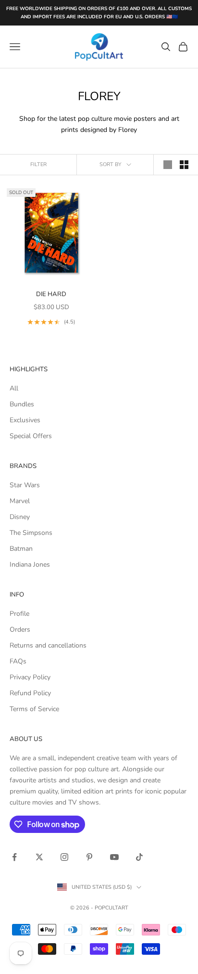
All (14, 388)
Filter (38, 164)
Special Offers (31, 436)
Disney (20, 516)
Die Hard (51, 294)
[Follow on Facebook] (14, 857)
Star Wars (25, 485)
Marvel (20, 501)
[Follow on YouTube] (114, 857)
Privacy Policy (30, 677)
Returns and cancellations (48, 645)
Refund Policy (30, 693)
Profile (19, 613)
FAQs (18, 661)
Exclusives (25, 420)
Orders (20, 629)
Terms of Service (34, 709)
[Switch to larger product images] (167, 165)
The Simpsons (31, 532)
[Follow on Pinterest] (89, 857)
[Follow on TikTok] (139, 857)
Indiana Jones (30, 564)
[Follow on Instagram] (64, 857)
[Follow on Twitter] (39, 857)
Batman (21, 548)
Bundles (22, 404)
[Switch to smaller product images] (184, 165)
